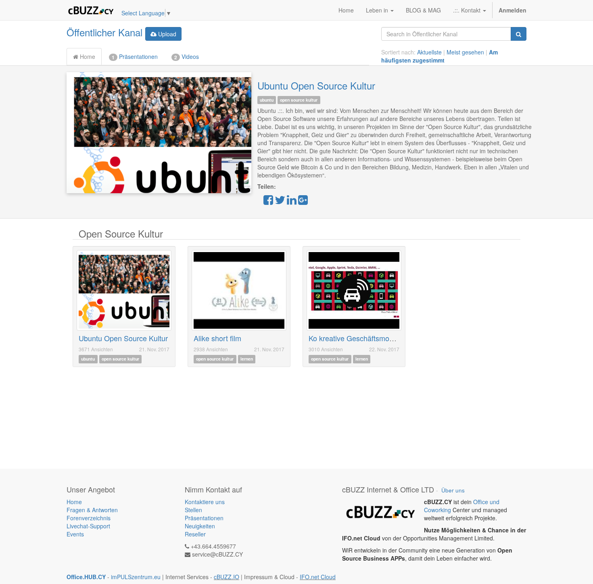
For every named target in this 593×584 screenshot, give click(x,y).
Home (86, 56)
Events (75, 534)
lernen (246, 359)
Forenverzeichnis (89, 518)
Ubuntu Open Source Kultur (316, 85)
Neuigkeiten (200, 526)
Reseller (195, 534)
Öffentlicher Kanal (104, 32)
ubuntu (267, 100)
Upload (166, 34)
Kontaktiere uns (205, 502)
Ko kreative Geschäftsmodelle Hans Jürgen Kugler (390, 338)
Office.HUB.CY (86, 577)
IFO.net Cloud (318, 577)
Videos (186, 56)
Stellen (193, 510)
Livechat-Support (88, 526)
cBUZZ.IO (226, 577)
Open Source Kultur (121, 233)
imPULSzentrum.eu (136, 577)
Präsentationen (135, 56)
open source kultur (298, 100)
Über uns (453, 490)
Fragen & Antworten (93, 510)
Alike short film (217, 338)
